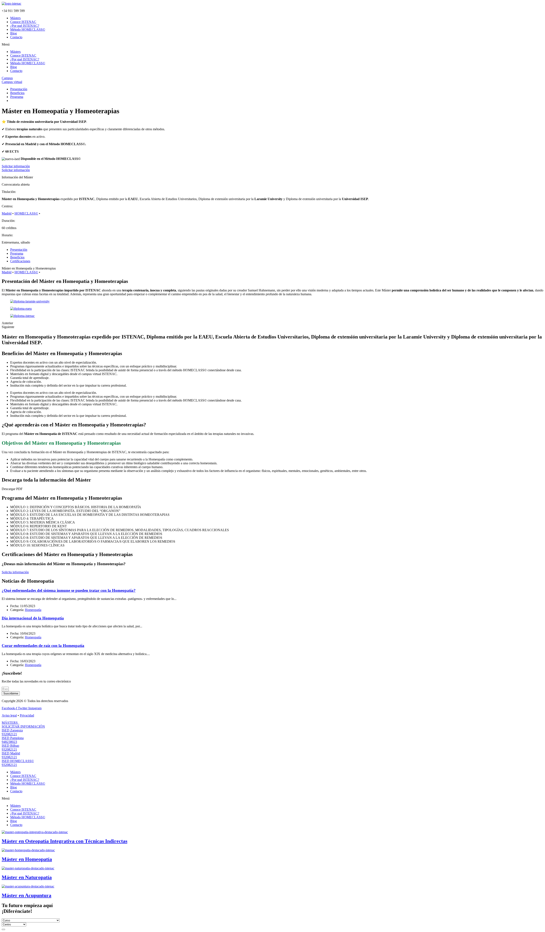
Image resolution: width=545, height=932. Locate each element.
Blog (13, 33)
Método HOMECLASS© (27, 29)
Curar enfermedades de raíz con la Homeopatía (43, 645)
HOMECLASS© (26, 213)
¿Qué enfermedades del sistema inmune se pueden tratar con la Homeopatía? (69, 590)
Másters (15, 18)
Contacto (16, 37)
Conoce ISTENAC (23, 22)
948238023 (9, 742)
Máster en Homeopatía (27, 859)
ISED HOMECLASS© (18, 761)
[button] (272, 44)
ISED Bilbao (10, 745)
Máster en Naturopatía (27, 877)
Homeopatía (33, 610)
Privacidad (27, 715)
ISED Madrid (11, 753)
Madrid (6, 213)
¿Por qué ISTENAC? (24, 25)
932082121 (9, 734)
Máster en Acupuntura (26, 895)
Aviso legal (9, 715)
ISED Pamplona (13, 738)
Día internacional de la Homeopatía (33, 618)
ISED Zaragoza (12, 730)
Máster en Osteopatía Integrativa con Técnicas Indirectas (64, 841)
